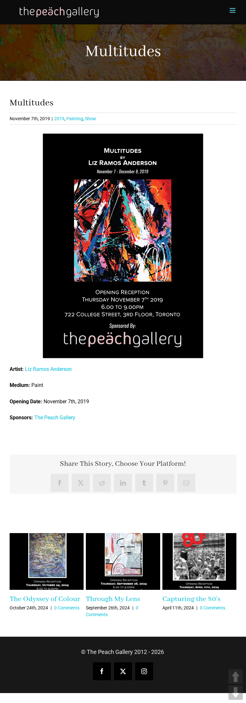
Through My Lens (113, 599)
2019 (59, 118)
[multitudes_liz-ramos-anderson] (123, 136)
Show (90, 118)
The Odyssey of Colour (45, 599)
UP (235, 676)
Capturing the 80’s (191, 599)
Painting (74, 118)
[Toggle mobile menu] (233, 10)
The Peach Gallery (54, 417)
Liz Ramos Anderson (48, 369)
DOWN (235, 692)
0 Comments (66, 607)
